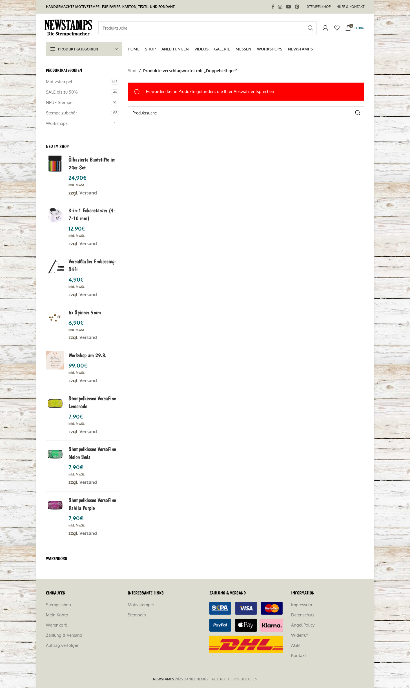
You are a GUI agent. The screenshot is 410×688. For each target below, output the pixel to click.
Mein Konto (57, 615)
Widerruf (299, 635)
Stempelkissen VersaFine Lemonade (92, 402)
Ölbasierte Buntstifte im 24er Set (92, 163)
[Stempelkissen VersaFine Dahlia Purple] (55, 517)
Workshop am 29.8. (87, 355)
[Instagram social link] (280, 7)
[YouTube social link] (288, 7)
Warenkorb (56, 625)
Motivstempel (59, 81)
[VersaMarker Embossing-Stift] (55, 278)
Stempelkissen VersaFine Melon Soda (92, 453)
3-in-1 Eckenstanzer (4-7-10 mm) (91, 214)
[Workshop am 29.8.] (55, 368)
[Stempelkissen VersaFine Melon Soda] (55, 466)
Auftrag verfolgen (62, 645)
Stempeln (137, 615)
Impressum (301, 604)
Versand (88, 193)
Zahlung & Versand (64, 635)
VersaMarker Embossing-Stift (92, 265)
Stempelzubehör (61, 113)
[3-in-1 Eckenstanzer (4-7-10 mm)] (55, 227)
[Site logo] (69, 27)
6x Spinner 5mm (84, 312)
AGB (295, 645)
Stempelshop (58, 604)
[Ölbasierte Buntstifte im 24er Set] (55, 177)
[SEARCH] (310, 27)
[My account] (325, 28)
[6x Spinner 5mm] (55, 325)
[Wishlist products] (336, 28)
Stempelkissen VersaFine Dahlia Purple (92, 504)
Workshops (57, 123)
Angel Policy (302, 625)
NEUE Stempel (60, 102)
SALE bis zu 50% (62, 92)
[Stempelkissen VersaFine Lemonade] (55, 415)
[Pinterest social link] (297, 7)
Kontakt (298, 655)
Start (132, 70)
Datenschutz (302, 615)
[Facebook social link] (273, 7)
